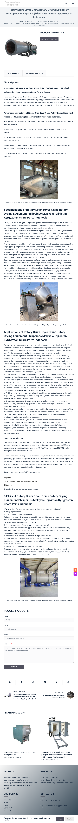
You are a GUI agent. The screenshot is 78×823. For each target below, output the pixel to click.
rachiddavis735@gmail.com (56, 806)
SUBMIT (14, 667)
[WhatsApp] (68, 682)
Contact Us (8, 808)
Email (6, 625)
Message (7, 644)
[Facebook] (10, 682)
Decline (69, 819)
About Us (7, 810)
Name (6, 616)
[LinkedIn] (45, 682)
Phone (6, 634)
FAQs (6, 805)
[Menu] (73, 3)
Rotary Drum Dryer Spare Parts (12, 757)
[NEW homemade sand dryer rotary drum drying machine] (20, 732)
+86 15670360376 (53, 800)
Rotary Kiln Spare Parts (49, 777)
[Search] (69, 3)
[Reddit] (56, 682)
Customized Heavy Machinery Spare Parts (57, 783)
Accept (60, 819)
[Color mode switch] (66, 3)
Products (7, 800)
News (6, 802)
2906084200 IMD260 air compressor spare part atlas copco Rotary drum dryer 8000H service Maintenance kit (56, 754)
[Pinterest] (33, 682)
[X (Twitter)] (21, 682)
